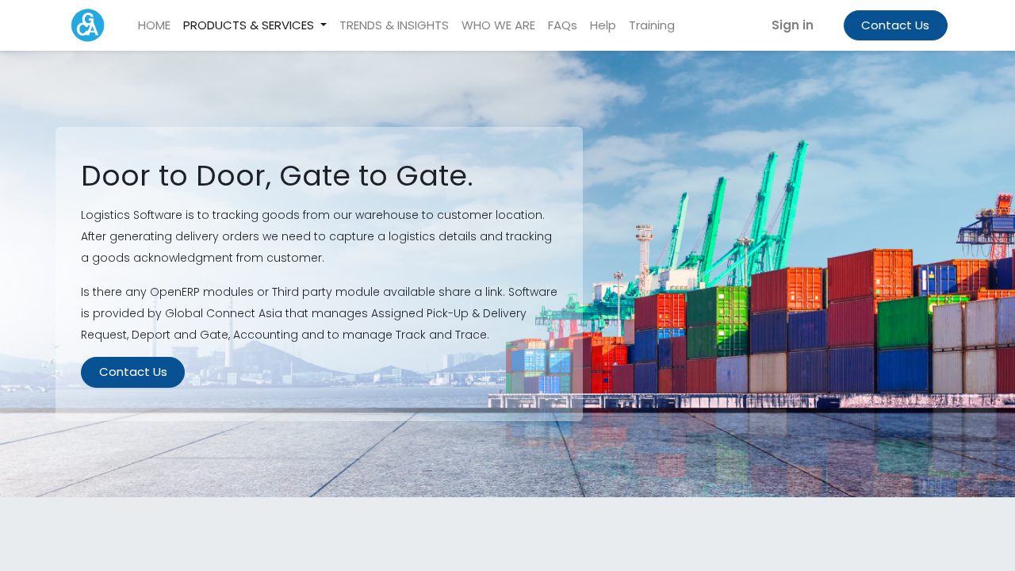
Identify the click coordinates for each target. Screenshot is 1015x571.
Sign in (793, 25)
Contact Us (895, 25)
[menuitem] (154, 25)
